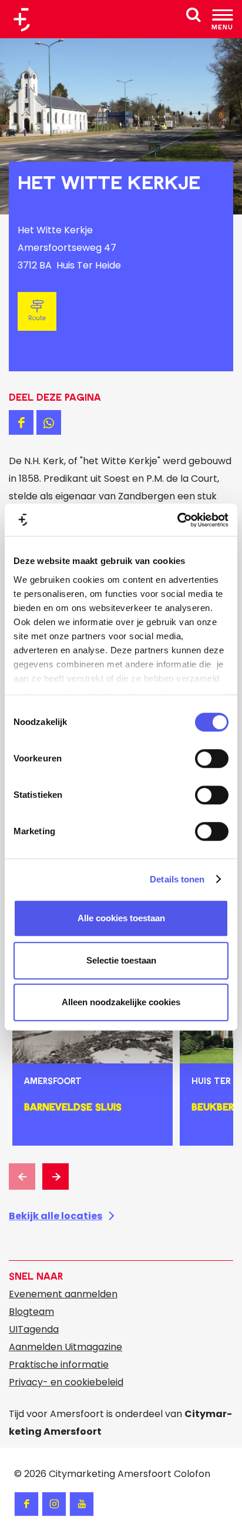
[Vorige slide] (22, 1176)
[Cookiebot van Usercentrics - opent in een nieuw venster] (177, 520)
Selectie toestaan (121, 960)
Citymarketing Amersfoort (110, 1474)
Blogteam (31, 1311)
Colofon (192, 1474)
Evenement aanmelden (63, 1294)
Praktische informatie (59, 1364)
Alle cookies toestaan (121, 918)
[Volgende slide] (55, 1176)
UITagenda (34, 1329)
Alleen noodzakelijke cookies (121, 1002)
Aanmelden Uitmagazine (65, 1347)
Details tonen (177, 879)
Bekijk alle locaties (55, 1216)
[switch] (211, 758)
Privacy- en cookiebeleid (66, 1382)
